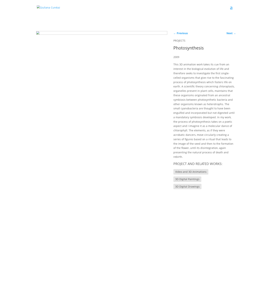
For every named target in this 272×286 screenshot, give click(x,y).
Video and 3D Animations (190, 171)
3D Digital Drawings (187, 186)
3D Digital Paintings (187, 179)
